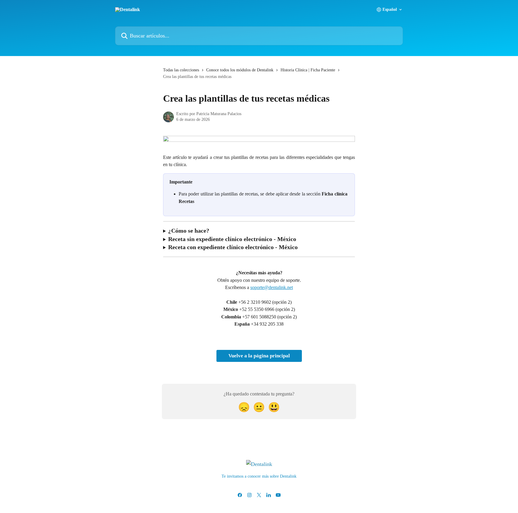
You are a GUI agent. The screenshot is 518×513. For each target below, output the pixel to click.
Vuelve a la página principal (259, 356)
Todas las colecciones (181, 70)
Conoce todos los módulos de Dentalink (239, 70)
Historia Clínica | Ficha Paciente (308, 70)
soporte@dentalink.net (271, 287)
